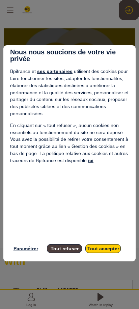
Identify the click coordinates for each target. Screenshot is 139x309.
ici (90, 160)
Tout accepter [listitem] (103, 248)
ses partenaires (55, 71)
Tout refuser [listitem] (65, 248)
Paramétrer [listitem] (25, 248)
